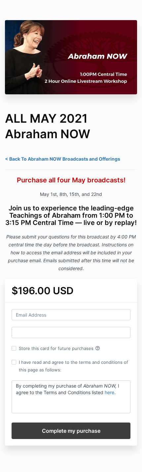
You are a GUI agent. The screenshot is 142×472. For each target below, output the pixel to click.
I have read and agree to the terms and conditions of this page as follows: (73, 366)
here (109, 392)
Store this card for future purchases (59, 348)
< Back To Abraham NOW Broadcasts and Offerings (62, 159)
